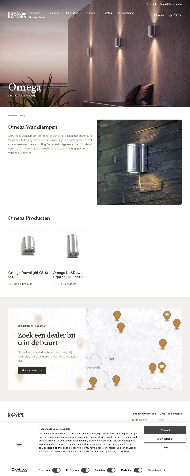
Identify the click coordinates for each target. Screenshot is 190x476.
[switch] (85, 470)
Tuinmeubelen (139, 419)
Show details (154, 470)
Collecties (12, 116)
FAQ (161, 419)
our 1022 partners (57, 433)
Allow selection (165, 438)
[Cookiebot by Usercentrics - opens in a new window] (19, 470)
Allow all (165, 430)
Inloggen (159, 15)
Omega (23, 116)
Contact (151, 4)
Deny (165, 447)
